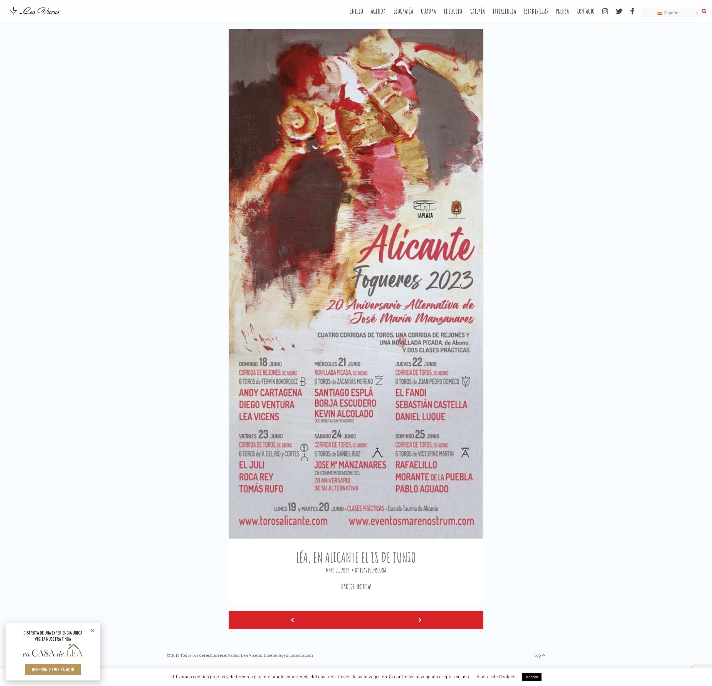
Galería (477, 11)
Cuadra (428, 11)
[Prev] (292, 620)
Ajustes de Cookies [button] (495, 676)
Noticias (364, 586)
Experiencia (504, 11)
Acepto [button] (532, 676)
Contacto (585, 11)
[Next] (419, 620)
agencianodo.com (296, 655)
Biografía (403, 11)
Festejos (347, 586)
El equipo (453, 11)
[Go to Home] (35, 15)
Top (538, 655)
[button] (53, 669)
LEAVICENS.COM (373, 570)
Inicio (356, 11)
